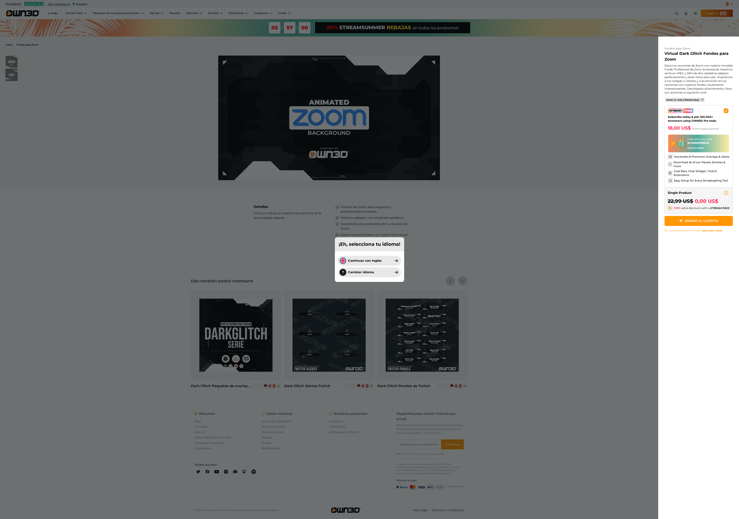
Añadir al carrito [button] (701, 221)
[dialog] (369, 259)
